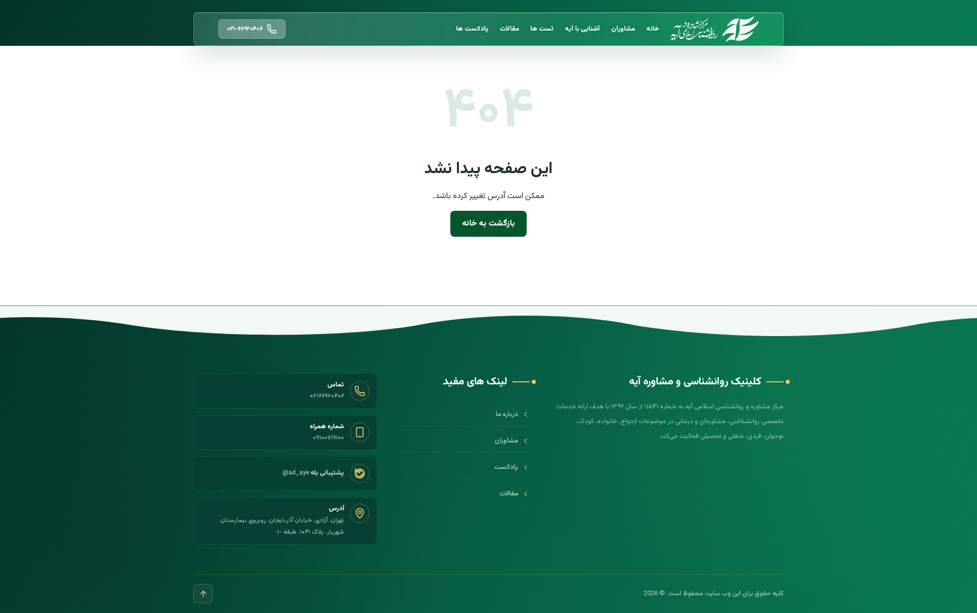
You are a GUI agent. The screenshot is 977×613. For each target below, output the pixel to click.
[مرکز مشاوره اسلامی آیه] (714, 29)
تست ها (542, 29)
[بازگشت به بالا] (203, 593)
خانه (652, 29)
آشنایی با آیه (582, 29)
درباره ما (507, 414)
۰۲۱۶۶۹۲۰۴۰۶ (327, 396)
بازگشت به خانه (488, 223)
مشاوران (623, 29)
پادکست (506, 467)
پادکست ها (472, 29)
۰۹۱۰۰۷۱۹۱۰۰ (328, 437)
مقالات (509, 29)
